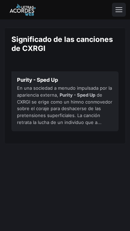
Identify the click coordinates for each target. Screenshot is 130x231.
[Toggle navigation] (119, 10)
